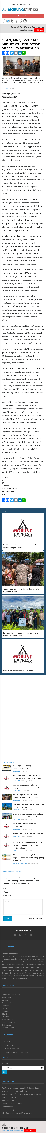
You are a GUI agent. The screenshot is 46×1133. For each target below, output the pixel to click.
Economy (5, 1011)
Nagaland (5, 88)
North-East (17, 790)
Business (5, 1000)
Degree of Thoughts (9, 1003)
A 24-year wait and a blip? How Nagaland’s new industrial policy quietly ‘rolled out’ (28, 857)
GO (4, 1072)
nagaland (5, 477)
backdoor (5, 486)
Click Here (39, 30)
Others (8, 895)
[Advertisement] (16, 691)
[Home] (21, 9)
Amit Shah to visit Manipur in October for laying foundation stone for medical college (28, 845)
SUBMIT (8, 918)
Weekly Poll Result (36, 918)
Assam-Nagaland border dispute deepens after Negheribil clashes (26, 796)
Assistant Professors (10, 488)
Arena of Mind (7, 992)
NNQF (4, 480)
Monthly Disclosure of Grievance (15, 1052)
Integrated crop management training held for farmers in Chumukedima (28, 815)
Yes (6, 889)
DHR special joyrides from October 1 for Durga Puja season (28, 805)
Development (7, 1005)
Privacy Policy (8, 1045)
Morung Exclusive (20, 863)
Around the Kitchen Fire (11, 994)
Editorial (5, 1014)
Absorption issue (8, 491)
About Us (7, 1042)
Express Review (8, 1028)
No (6, 892)
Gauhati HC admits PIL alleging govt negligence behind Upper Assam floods (28, 786)
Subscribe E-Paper (23, 16)
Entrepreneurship (8, 1022)
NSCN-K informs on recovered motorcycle (19, 671)
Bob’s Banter (7, 997)
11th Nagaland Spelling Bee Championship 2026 (23, 767)
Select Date (7, 1064)
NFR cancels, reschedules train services (28, 833)
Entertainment (7, 1019)
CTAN (4, 483)
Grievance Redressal (11, 1049)
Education (5, 1017)
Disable (4, 1008)
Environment (6, 1025)
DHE (3, 494)
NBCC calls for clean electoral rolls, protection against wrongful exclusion (28, 776)
